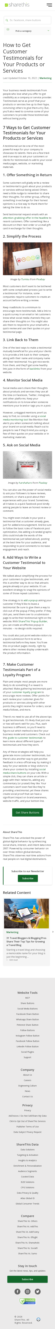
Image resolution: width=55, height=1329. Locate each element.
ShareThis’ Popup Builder (32, 621)
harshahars (25, 482)
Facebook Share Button (27, 1014)
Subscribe (27, 878)
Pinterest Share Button (27, 1024)
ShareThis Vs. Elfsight (27, 1237)
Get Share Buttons (27, 812)
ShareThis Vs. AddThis (27, 1226)
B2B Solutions (27, 1182)
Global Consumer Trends (27, 1203)
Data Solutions (28, 1149)
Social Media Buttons (27, 1008)
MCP (27, 997)
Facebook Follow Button (27, 1041)
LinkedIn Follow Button (28, 1046)
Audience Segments (27, 1171)
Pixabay (40, 279)
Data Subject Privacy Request (27, 1132)
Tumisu (25, 279)
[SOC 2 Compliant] (38, 1320)
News (27, 1091)
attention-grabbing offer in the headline (25, 217)
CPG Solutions (27, 1187)
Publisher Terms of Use (27, 1126)
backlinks (34, 368)
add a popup (31, 600)
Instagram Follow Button (27, 1035)
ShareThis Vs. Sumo (27, 1253)
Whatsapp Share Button (27, 1019)
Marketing (45, 78)
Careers (27, 1080)
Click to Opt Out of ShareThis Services (28, 1121)
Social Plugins (27, 1051)
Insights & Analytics (27, 1160)
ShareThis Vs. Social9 (28, 1248)
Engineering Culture (27, 1085)
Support (27, 1057)
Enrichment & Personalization (27, 1165)
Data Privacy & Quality (27, 1192)
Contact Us (27, 1096)
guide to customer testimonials (25, 737)
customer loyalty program (26, 692)
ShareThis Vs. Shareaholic (27, 1242)
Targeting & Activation (27, 1155)
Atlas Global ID (28, 1198)
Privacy (27, 1110)
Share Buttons (27, 1003)
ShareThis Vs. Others (27, 1221)
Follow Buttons (27, 1030)
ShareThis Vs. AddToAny (27, 1231)
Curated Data (27, 1176)
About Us (27, 1074)
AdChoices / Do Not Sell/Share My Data (27, 1115)
